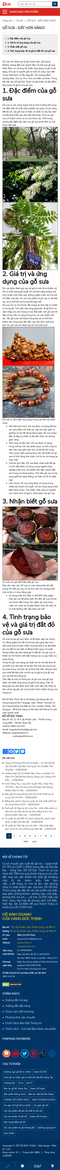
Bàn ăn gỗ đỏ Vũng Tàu (15, 1088)
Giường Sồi (9, 1083)
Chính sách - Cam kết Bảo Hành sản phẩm (30, 1029)
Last (34, 841)
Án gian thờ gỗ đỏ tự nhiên (17, 1105)
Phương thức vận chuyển (20, 1017)
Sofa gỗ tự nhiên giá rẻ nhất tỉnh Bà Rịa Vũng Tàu (28, 1077)
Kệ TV (29, 1083)
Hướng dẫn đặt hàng (17, 1006)
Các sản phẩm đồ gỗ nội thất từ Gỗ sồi (23, 1110)
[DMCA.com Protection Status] (12, 984)
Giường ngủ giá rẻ (46, 1127)
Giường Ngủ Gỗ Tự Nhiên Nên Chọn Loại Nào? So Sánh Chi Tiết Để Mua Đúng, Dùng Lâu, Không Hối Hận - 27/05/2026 (30, 777)
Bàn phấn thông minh (14, 1094)
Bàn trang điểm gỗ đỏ (14, 1122)
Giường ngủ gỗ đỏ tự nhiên (17, 1071)
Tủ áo (20, 1083)
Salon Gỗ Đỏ (40, 1071)
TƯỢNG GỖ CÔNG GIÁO (16, 1099)
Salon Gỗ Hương (38, 1116)
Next (26, 841)
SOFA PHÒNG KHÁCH (43, 1099)
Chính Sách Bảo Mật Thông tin (23, 1023)
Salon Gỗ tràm (37, 1088)
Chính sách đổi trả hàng (19, 1012)
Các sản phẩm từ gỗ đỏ (15, 1116)
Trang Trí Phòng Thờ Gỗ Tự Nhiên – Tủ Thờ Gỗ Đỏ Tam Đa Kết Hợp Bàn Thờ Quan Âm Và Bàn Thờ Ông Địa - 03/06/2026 (30, 766)
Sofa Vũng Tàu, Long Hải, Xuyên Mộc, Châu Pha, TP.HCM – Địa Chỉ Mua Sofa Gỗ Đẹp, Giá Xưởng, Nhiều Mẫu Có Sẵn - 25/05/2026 (29, 787)
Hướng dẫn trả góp (16, 1000)
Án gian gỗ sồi (41, 1105)
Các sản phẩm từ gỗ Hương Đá (19, 1127)
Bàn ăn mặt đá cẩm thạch (41, 1094)
